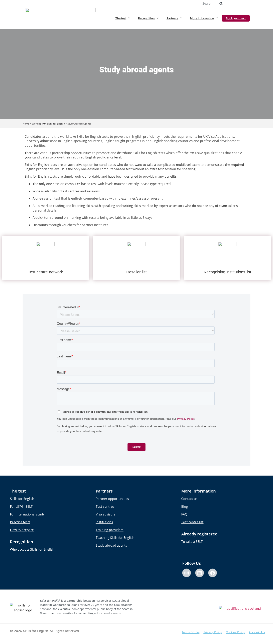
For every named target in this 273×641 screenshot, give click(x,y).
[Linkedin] (199, 573)
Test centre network (45, 272)
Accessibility (257, 632)
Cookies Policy (235, 632)
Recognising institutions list (227, 272)
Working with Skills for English (48, 123)
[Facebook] (212, 573)
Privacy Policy (212, 632)
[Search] (220, 3)
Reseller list (136, 272)
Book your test (236, 18)
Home (26, 123)
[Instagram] (186, 573)
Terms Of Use (190, 632)
